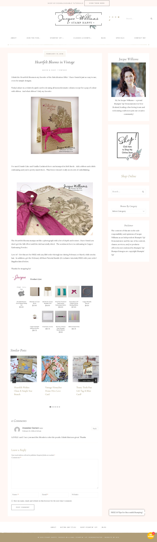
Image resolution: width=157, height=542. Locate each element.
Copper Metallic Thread (87, 302)
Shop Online (128, 176)
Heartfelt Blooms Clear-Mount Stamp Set (21, 303)
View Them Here (97, 3)
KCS (117, 537)
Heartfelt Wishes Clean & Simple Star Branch (23, 391)
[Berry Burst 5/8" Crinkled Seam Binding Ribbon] (74, 291)
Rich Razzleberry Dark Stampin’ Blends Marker (61, 328)
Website (75, 494)
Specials (120, 38)
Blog (103, 38)
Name (15, 494)
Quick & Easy (49, 70)
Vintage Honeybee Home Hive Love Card (53, 391)
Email (45, 494)
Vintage (63, 70)
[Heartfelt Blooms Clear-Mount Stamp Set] (21, 291)
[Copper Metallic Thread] (87, 291)
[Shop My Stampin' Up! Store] (128, 145)
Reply (95, 428)
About (14, 38)
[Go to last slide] (14, 380)
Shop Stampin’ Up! (89, 527)
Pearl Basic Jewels (48, 326)
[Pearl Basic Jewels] (47, 316)
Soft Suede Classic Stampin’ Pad (47, 302)
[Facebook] (109, 17)
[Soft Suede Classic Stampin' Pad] (47, 291)
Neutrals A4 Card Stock (34, 302)
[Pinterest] (115, 17)
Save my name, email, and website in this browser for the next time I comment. (43, 501)
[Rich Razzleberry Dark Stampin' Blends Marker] (61, 316)
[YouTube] (118, 17)
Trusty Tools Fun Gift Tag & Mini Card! (84, 391)
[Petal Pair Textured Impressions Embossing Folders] (61, 291)
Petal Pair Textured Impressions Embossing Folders (60, 303)
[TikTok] (109, 20)
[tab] (50, 406)
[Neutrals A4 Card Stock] (34, 291)
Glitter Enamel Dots (73, 326)
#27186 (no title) (68, 527)
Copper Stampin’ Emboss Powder (34, 327)
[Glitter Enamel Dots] (74, 316)
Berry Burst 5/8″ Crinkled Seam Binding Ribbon (73, 303)
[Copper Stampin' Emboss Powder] (34, 316)
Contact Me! (140, 38)
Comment (16, 457)
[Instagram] (112, 17)
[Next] (95, 380)
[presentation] (23, 369)
